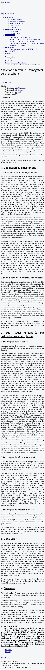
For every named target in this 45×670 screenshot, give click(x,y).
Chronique (22, 88)
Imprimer (8, 82)
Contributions (10, 35)
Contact (8, 53)
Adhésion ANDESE (17, 23)
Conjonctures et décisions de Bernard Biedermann (27, 43)
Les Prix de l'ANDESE (13, 29)
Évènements (14, 27)
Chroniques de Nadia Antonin (20, 37)
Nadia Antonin (18, 90)
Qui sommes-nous (16, 19)
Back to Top (5, 657)
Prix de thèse (14, 31)
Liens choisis (14, 25)
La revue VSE (10, 51)
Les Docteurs (9, 47)
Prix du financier (15, 33)
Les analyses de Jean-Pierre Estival (22, 41)
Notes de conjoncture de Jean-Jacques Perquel (25, 39)
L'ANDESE (9, 17)
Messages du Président (17, 21)
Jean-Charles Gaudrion (17, 45)
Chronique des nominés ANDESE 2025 (23, 49)
